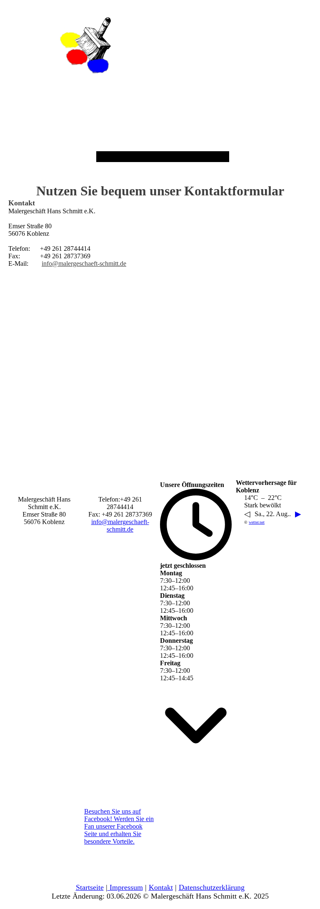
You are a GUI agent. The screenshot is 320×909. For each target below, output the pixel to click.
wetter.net (257, 522)
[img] (85, 45)
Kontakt (161, 887)
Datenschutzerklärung (212, 887)
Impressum (125, 887)
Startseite (90, 887)
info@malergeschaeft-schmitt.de (84, 263)
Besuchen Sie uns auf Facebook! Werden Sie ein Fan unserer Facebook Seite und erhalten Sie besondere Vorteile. (119, 826)
